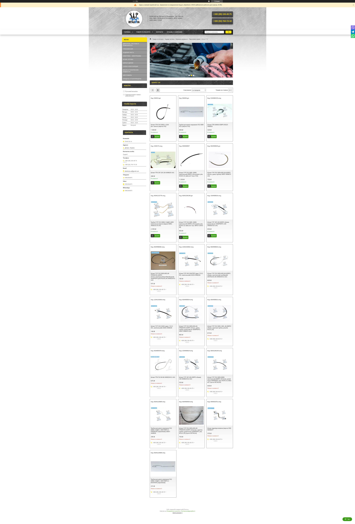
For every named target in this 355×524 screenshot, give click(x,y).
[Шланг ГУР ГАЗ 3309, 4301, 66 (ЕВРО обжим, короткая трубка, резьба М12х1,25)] (219, 313)
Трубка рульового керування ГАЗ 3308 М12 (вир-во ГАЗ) (191, 125)
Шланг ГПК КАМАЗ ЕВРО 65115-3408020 (217, 125)
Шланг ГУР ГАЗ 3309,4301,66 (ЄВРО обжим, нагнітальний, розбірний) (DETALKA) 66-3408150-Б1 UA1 (218, 275)
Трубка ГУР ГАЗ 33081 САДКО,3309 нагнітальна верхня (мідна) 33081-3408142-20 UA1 (162, 223)
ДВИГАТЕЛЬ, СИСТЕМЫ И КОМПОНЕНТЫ (131, 44)
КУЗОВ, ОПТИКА (128, 59)
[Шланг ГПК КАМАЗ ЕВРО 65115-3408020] (219, 112)
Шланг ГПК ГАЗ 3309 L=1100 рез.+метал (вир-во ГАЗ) (160, 125)
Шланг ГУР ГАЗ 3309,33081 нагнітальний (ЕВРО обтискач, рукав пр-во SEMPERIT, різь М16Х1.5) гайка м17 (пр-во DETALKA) (219, 379)
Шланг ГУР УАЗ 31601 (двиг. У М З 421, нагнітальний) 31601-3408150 (162, 327)
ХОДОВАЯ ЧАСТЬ (128, 52)
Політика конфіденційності (188, 511)
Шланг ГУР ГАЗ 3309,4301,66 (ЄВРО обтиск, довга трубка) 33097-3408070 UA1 (219, 174)
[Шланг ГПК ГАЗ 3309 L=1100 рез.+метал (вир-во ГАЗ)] (163, 112)
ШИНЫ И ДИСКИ (128, 63)
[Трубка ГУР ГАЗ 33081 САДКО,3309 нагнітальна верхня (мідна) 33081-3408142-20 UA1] (163, 209)
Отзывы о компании (174, 32)
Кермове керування (182, 39)
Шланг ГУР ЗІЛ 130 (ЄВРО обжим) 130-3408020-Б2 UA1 (190, 378)
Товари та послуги (143, 32)
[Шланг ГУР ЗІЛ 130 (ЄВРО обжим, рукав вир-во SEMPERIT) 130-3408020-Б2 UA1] (219, 209)
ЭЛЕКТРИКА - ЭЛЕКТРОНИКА (132, 56)
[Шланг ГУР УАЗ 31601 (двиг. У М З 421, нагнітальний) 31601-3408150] (163, 313)
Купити (157, 136)
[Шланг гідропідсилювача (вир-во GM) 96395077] (219, 415)
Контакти (159, 32)
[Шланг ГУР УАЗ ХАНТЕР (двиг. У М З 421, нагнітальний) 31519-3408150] (191, 260)
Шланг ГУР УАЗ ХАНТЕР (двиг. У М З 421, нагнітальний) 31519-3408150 (191, 274)
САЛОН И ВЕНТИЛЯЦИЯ (130, 66)
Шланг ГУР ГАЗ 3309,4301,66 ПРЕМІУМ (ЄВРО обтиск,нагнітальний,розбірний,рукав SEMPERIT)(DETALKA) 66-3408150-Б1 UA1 (163, 277)
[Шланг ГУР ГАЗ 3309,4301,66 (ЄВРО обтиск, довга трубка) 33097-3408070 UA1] (219, 160)
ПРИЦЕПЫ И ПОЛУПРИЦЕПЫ (132, 78)
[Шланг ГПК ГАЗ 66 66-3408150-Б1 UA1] (163, 364)
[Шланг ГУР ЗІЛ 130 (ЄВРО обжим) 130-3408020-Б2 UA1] (191, 364)
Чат (349, 519)
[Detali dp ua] (134, 18)
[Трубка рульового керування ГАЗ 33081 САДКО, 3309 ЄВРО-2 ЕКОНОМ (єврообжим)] (163, 466)
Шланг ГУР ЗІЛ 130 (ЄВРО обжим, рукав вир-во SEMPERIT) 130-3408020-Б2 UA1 (218, 223)
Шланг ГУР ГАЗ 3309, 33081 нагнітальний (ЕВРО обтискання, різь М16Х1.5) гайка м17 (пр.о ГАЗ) (191, 174)
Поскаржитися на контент (173, 511)
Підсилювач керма (194, 39)
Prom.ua (186, 509)
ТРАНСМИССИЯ (128, 49)
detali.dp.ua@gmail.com (132, 171)
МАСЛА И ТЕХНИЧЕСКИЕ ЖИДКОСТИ (131, 70)
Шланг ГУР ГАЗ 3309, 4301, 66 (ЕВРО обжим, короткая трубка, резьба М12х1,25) (219, 327)
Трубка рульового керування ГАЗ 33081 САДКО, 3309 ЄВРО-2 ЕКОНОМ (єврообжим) (161, 480)
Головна (127, 32)
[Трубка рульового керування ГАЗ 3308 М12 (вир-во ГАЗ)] (191, 112)
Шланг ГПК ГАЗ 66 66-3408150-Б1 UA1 (163, 377)
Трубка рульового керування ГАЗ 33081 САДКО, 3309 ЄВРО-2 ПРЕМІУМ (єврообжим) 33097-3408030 (161, 430)
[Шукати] (228, 32)
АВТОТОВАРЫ (127, 75)
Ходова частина (169, 39)
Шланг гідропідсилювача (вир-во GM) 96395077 (219, 429)
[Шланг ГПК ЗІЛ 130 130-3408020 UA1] (163, 160)
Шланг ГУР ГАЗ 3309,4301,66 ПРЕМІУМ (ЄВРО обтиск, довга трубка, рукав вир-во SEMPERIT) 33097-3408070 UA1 (189, 328)
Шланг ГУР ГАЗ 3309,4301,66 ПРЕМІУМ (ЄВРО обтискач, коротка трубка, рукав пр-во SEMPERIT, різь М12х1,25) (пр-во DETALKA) (190, 430)
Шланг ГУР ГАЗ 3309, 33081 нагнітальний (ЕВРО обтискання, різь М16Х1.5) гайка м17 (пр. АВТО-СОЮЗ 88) (191, 224)
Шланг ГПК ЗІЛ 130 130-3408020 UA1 (162, 172)
